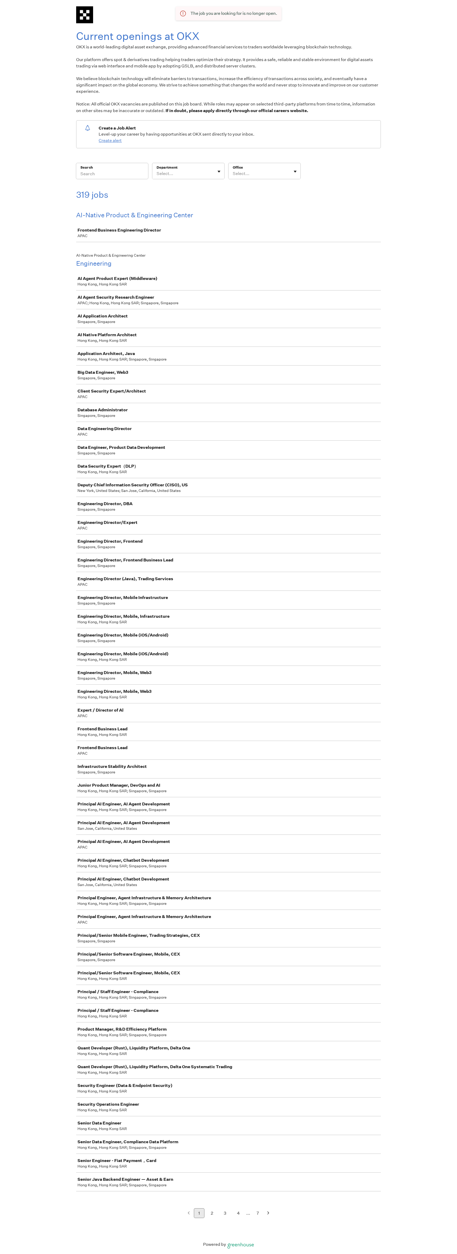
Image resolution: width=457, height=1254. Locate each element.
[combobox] (233, 174)
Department (167, 167)
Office (238, 167)
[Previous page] (189, 1213)
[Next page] (268, 1213)
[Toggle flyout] (219, 171)
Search (86, 167)
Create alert (110, 140)
